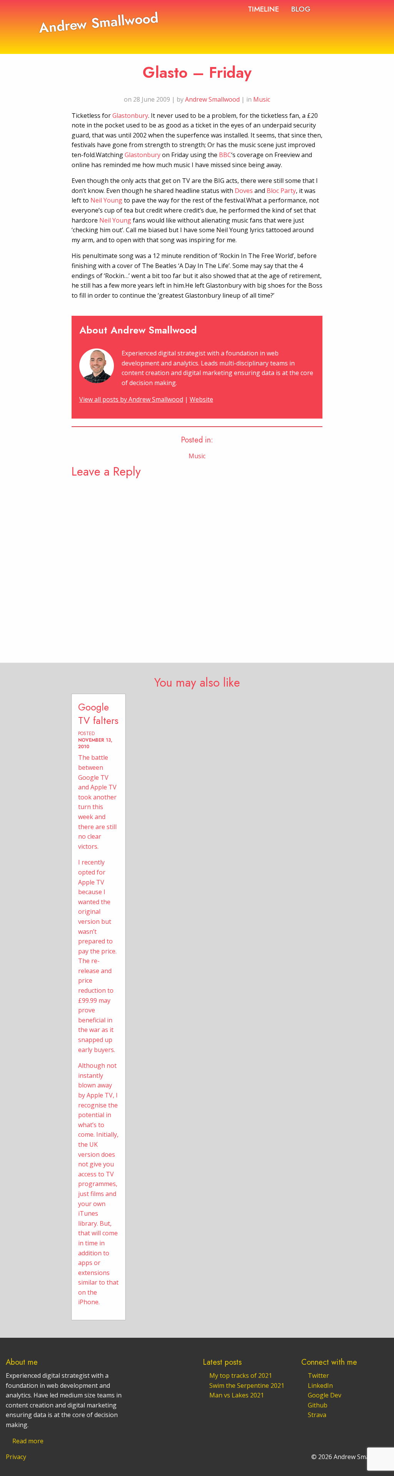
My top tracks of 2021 (240, 1375)
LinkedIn (320, 1385)
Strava (317, 1415)
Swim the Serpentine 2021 (246, 1385)
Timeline (263, 8)
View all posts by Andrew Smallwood (131, 399)
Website (201, 399)
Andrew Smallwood (98, 22)
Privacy (16, 1457)
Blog (301, 8)
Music (261, 99)
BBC (225, 155)
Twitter (318, 1375)
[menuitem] (263, 8)
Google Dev (324, 1395)
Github (317, 1405)
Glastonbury (130, 115)
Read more (27, 1441)
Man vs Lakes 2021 (236, 1395)
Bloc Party (281, 190)
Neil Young (106, 200)
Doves (244, 190)
